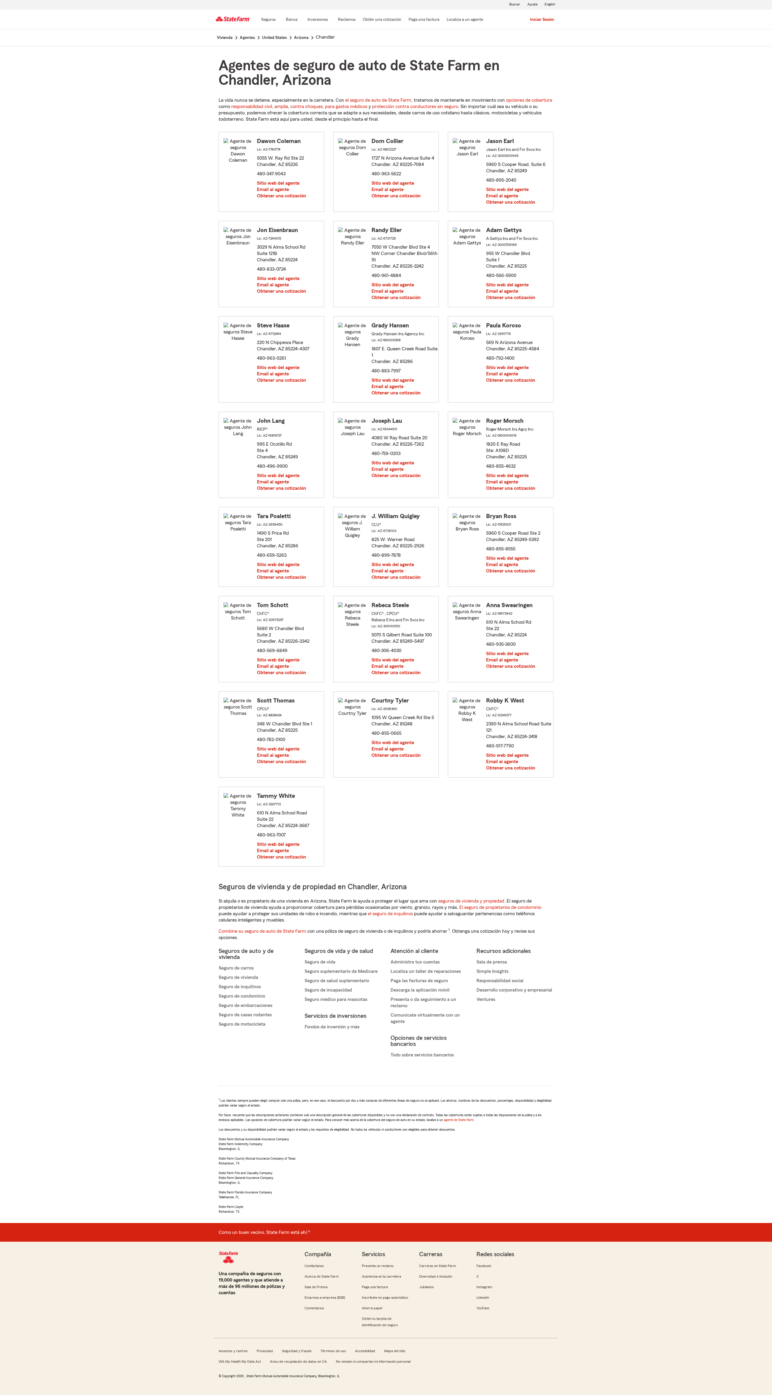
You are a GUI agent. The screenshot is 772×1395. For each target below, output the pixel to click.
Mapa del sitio (394, 1351)
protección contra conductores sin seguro (415, 106)
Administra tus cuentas (415, 962)
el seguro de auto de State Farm (378, 100)
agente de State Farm (458, 1120)
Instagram (484, 1287)
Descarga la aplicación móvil (420, 990)
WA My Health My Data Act (240, 1361)
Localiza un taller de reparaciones (426, 971)
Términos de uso (333, 1351)
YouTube (482, 1308)
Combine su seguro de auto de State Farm (262, 931)
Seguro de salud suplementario (337, 980)
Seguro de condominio (242, 996)
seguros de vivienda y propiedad (471, 901)
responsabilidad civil (251, 106)
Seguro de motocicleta (242, 1024)
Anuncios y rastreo (233, 1351)
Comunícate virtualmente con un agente (425, 1018)
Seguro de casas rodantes (245, 1014)
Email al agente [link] (273, 189)
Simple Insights (492, 971)
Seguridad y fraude (297, 1351)
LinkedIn (482, 1297)
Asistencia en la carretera (381, 1276)
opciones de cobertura (529, 100)
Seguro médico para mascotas (336, 999)
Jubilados (426, 1287)
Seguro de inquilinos (240, 986)
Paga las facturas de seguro (419, 980)
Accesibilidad (365, 1351)
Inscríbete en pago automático (385, 1297)
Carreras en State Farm (437, 1266)
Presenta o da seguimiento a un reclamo (423, 1002)
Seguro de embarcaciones (245, 1005)
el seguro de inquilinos (390, 913)
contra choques (306, 106)
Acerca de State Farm (322, 1276)
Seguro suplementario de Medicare (341, 971)
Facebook (483, 1266)
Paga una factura (375, 1287)
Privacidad (265, 1351)
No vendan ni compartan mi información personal (373, 1361)
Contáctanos (314, 1266)
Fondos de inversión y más (332, 1026)
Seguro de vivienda (238, 977)
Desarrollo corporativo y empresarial (514, 990)
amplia (281, 106)
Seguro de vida (320, 962)
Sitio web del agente (278, 183)
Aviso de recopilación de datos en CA (298, 1361)
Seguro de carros (236, 968)
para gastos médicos (346, 106)
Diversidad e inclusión (435, 1276)
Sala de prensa (491, 962)
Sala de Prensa (316, 1287)
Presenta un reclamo (378, 1266)
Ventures (485, 999)
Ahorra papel (372, 1308)
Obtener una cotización (281, 195)
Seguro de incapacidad (328, 990)
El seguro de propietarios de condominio (500, 907)
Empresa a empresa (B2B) (325, 1297)
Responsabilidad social (500, 980)
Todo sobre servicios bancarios (422, 1055)
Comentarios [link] (314, 1308)
